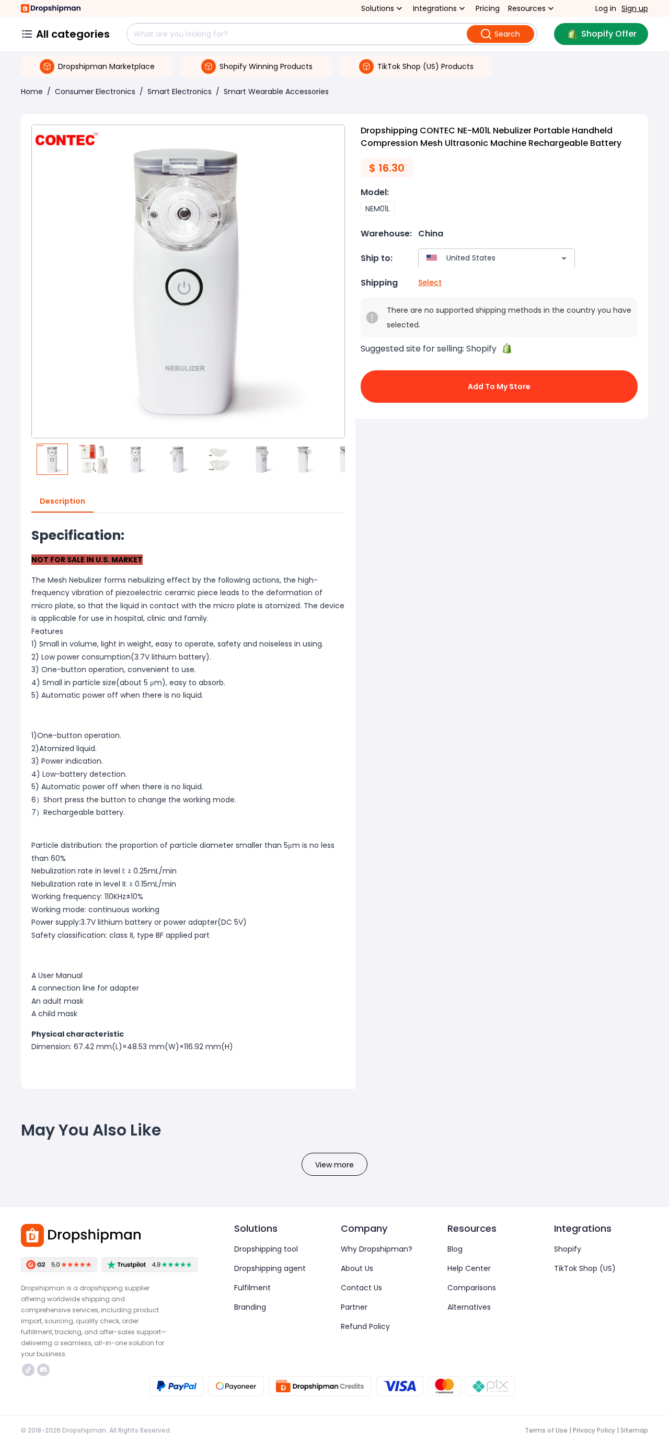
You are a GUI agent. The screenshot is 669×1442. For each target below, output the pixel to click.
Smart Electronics (179, 91)
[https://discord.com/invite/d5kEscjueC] (43, 1370)
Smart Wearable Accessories (276, 91)
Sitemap (634, 1430)
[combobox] (481, 258)
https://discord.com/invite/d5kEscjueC (44, 1370)
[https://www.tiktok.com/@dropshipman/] (28, 1370)
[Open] (564, 258)
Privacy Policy (594, 1430)
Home (32, 91)
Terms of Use (546, 1430)
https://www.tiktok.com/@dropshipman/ (29, 1370)
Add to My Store (499, 386)
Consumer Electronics (95, 91)
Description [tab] (62, 501)
